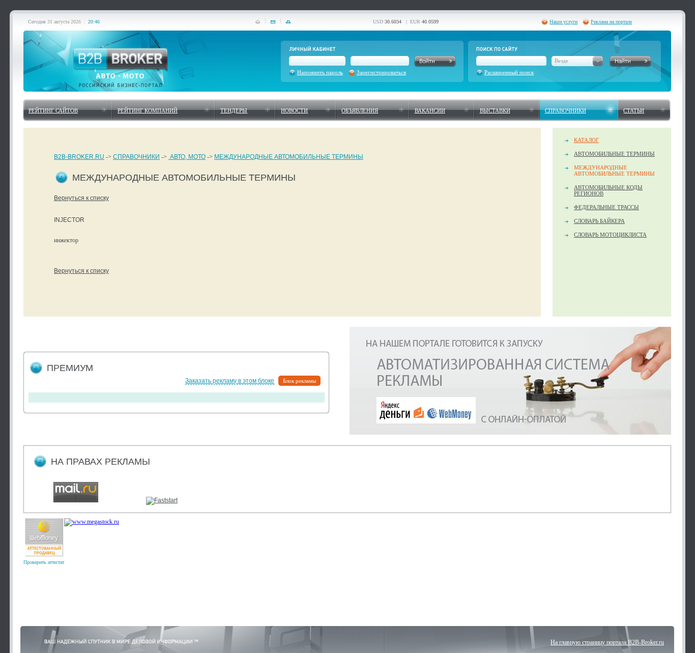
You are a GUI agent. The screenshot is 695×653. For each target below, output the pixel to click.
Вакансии (430, 110)
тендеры (233, 110)
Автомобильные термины (614, 154)
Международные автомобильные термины (288, 156)
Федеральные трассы (606, 207)
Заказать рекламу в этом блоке (229, 380)
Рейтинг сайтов (53, 110)
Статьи (633, 110)
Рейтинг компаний (148, 110)
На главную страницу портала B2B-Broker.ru (607, 642)
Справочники (565, 110)
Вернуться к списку (81, 198)
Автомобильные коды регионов (608, 190)
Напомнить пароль (320, 72)
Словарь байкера (599, 221)
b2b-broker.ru (79, 156)
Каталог (586, 140)
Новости (294, 110)
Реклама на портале (611, 21)
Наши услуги (563, 21)
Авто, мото (187, 156)
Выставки (495, 110)
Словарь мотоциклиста (610, 235)
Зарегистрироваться (381, 72)
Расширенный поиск (509, 72)
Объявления (359, 110)
